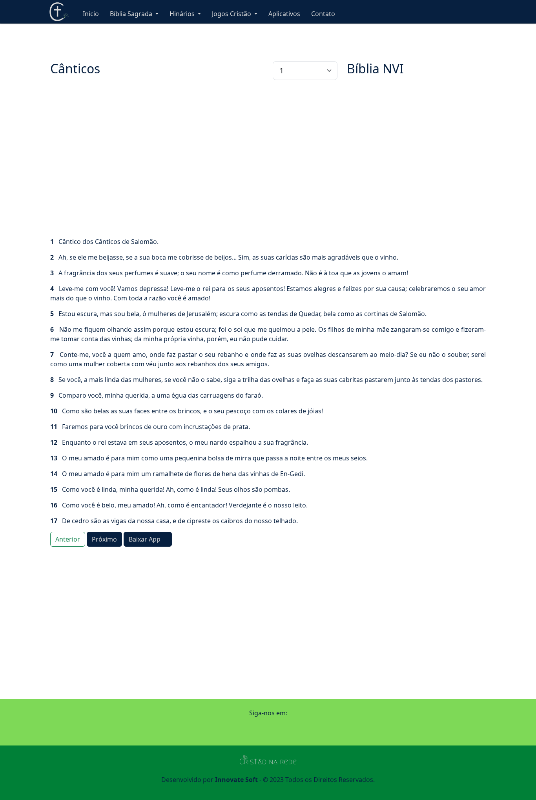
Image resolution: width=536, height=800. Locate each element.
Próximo (104, 539)
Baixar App (145, 539)
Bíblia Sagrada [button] (132, 13)
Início (91, 13)
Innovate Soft (236, 779)
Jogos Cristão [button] (232, 13)
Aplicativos (284, 13)
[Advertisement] (268, 158)
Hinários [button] (183, 13)
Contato (323, 13)
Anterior (67, 539)
